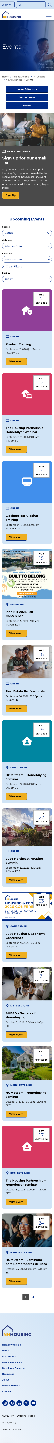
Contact (6, 1391)
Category (7, 240)
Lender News (27, 97)
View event (16, 361)
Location (7, 253)
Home (5, 76)
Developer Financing (13, 1368)
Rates (5, 1350)
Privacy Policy (9, 1422)
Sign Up (12, 196)
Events (27, 105)
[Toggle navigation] (49, 15)
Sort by (6, 273)
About (5, 1379)
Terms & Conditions (12, 1429)
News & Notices (14, 79)
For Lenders (39, 76)
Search (6, 227)
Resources (8, 1374)
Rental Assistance (12, 1362)
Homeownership (20, 76)
